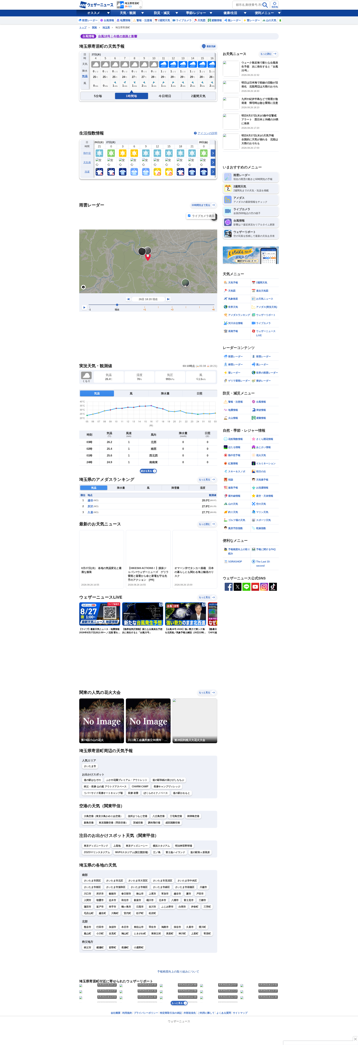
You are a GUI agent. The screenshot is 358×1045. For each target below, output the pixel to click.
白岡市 (182, 906)
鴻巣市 (165, 927)
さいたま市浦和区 (115, 887)
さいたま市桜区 (92, 887)
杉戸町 (140, 913)
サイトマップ (240, 1012)
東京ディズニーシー (137, 845)
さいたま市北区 (114, 880)
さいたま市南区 (139, 887)
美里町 (169, 933)
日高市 (140, 906)
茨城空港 (138, 822)
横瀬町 (100, 947)
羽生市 (152, 927)
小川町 (100, 933)
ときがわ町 (140, 933)
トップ (83, 27)
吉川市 (152, 906)
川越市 (203, 887)
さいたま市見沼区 (162, 880)
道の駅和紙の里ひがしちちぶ (168, 780)
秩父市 (87, 947)
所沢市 (100, 893)
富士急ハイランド (175, 852)
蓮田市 (87, 906)
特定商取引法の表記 (171, 1012)
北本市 (162, 900)
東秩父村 (156, 933)
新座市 (137, 900)
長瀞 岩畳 (133, 793)
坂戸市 (100, 906)
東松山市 (139, 927)
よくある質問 (223, 1012)
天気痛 (87, 162)
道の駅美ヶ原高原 (200, 852)
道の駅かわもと (181, 793)
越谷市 (177, 893)
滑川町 (202, 927)
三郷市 (202, 900)
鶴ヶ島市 (126, 906)
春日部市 (126, 893)
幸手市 (112, 906)
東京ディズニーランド (96, 845)
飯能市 (112, 893)
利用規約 (127, 1012)
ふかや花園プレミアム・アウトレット (126, 780)
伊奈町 (194, 906)
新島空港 (89, 822)
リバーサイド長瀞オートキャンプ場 (103, 793)
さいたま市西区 (92, 880)
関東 (94, 27)
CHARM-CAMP (140, 786)
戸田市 (200, 893)
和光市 (125, 900)
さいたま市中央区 (187, 880)
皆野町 (112, 947)
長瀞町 (125, 947)
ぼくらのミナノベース (156, 793)
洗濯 (87, 171)
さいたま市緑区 (161, 887)
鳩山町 (125, 933)
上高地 (117, 845)
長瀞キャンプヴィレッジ (167, 786)
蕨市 (188, 893)
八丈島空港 (159, 816)
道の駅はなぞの (92, 780)
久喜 (90, 512)
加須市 (112, 927)
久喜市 (190, 927)
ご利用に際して (206, 1012)
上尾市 (152, 893)
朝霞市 (100, 900)
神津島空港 (193, 816)
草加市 (165, 893)
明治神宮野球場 (183, 845)
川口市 (87, 893)
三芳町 (207, 906)
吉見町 (112, 933)
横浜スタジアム (161, 845)
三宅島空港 (176, 816)
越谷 (90, 500)
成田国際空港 (172, 822)
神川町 (182, 933)
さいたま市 (90, 766)
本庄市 (125, 927)
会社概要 (115, 1012)
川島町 (115, 913)
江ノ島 (157, 852)
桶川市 (150, 900)
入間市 (87, 900)
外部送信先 (190, 1012)
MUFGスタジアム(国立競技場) (131, 852)
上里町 (194, 933)
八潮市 (175, 900)
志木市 (112, 900)
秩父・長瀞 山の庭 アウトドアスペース (105, 786)
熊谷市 (87, 927)
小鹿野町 (139, 947)
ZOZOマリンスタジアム (97, 852)
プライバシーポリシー (146, 1012)
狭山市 (140, 893)
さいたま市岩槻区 (184, 887)
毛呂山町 (89, 913)
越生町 (102, 913)
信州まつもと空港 (137, 816)
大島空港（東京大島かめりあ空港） (103, 816)
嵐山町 (87, 933)
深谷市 (177, 927)
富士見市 (189, 900)
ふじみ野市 (167, 906)
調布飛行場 (154, 822)
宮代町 (127, 913)
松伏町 (152, 913)
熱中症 (87, 153)
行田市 (100, 927)
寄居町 (207, 933)
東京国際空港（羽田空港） (113, 822)
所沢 (90, 506)
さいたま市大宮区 (138, 880)
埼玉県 (106, 27)
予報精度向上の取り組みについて (178, 971)
